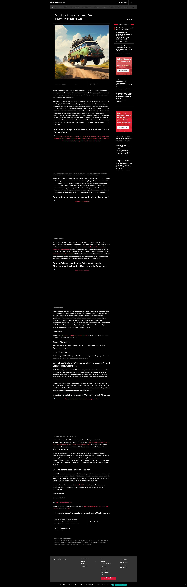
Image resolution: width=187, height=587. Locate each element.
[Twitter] (121, 565)
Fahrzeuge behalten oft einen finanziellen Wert (74, 335)
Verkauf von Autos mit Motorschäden (63, 253)
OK (113, 584)
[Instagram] (121, 562)
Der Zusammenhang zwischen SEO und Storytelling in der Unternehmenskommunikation (124, 83)
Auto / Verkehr (130, 19)
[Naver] (90, 84)
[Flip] (94, 84)
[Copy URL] (97, 84)
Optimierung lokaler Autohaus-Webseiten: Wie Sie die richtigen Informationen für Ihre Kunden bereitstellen (124, 36)
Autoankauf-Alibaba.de (81, 485)
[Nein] (185, 585)
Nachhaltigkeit (66, 523)
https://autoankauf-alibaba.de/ (64, 502)
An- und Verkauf (61, 519)
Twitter (125, 565)
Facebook (125, 559)
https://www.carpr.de (59, 530)
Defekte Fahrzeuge (59, 521)
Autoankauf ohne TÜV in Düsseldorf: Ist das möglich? (124, 137)
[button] (131, 2)
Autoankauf (68, 519)
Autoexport (74, 519)
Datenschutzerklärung (121, 584)
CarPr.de (68, 508)
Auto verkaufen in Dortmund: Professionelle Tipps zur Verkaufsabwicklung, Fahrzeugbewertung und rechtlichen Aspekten (123, 149)
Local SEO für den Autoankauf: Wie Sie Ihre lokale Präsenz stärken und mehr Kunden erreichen (124, 48)
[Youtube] (121, 567)
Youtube (125, 567)
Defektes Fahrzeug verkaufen (71, 521)
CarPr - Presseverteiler (62, 528)
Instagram (125, 562)
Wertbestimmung (75, 523)
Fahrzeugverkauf (58, 523)
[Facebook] (121, 559)
